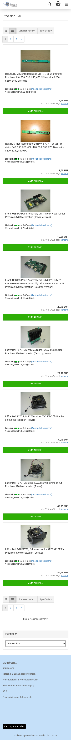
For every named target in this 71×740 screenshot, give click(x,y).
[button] (6, 31)
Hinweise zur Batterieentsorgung (18, 685)
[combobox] (26, 31)
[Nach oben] (61, 735)
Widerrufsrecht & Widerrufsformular (20, 679)
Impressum (8, 668)
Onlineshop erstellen (24, 735)
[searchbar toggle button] (49, 4)
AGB (5, 691)
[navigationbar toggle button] (66, 4)
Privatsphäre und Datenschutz (17, 697)
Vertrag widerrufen (14, 726)
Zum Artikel (35, 111)
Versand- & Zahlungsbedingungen (19, 674)
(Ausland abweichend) (41, 89)
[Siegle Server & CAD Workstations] (8, 4)
